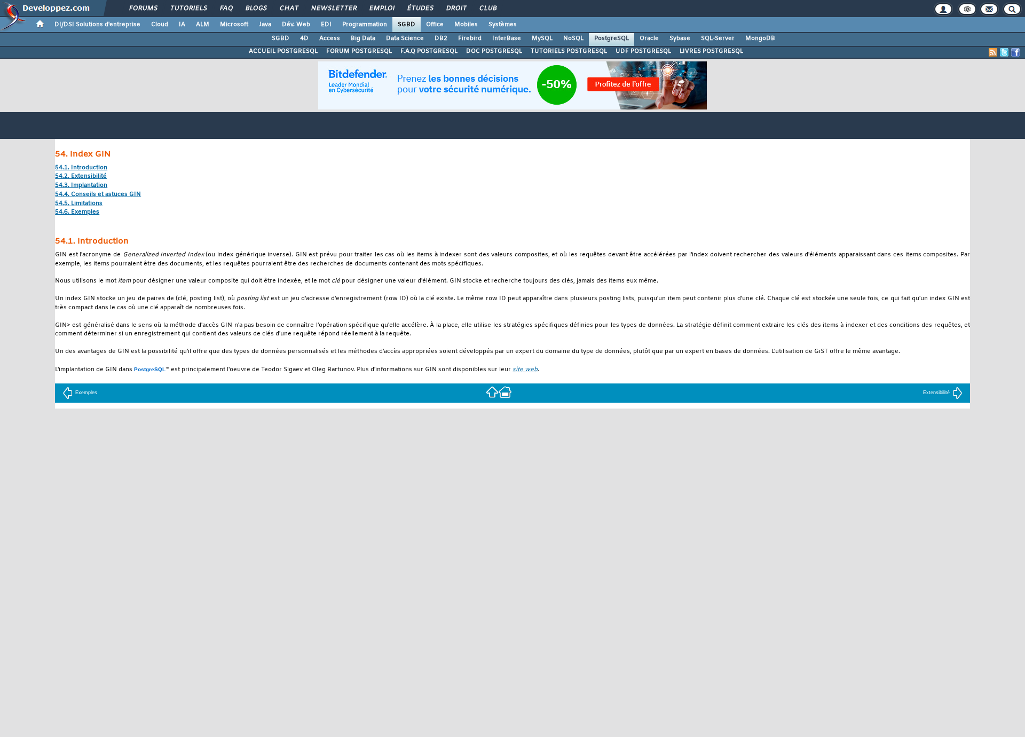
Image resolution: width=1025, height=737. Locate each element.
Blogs (255, 8)
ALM (202, 24)
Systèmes (502, 24)
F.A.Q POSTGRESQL (429, 51)
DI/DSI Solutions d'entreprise (97, 24)
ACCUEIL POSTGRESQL (283, 51)
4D (304, 38)
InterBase (506, 38)
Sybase (679, 38)
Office (435, 24)
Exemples (86, 392)
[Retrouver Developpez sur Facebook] (1015, 52)
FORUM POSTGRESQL (359, 51)
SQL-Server (718, 38)
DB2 (441, 38)
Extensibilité (936, 392)
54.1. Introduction (81, 168)
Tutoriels (188, 8)
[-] (505, 391)
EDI (326, 24)
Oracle (649, 38)
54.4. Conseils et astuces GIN (98, 195)
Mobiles (466, 24)
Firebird (470, 38)
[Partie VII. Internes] (492, 391)
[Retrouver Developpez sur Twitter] (1004, 52)
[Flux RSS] (993, 52)
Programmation (364, 24)
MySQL (542, 38)
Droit (456, 8)
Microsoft (234, 24)
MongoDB (760, 38)
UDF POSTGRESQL (643, 51)
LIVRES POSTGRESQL (711, 51)
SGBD (406, 24)
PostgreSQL (611, 38)
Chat (288, 8)
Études (420, 8)
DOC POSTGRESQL (494, 51)
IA (182, 24)
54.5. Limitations (78, 204)
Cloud (159, 24)
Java (265, 24)
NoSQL (573, 38)
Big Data (363, 38)
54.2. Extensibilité (81, 177)
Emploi (381, 8)
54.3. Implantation (81, 186)
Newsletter (333, 8)
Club (487, 8)
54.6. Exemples (77, 212)
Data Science (405, 38)
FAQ (225, 8)
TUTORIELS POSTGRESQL (569, 51)
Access (329, 38)
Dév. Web (296, 24)
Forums (143, 8)
